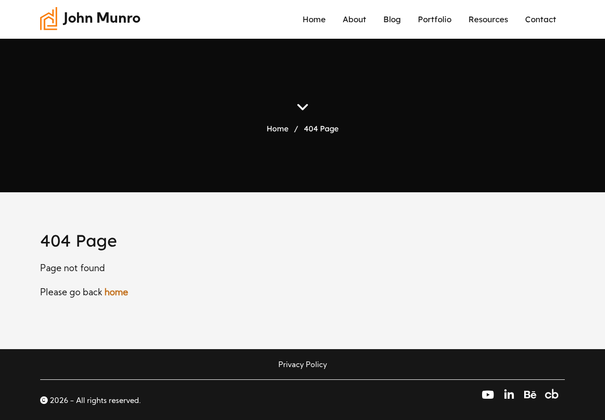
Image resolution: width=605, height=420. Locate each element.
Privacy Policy (302, 365)
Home (314, 19)
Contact (540, 19)
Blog (392, 19)
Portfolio (434, 19)
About (354, 19)
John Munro (102, 19)
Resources (488, 19)
